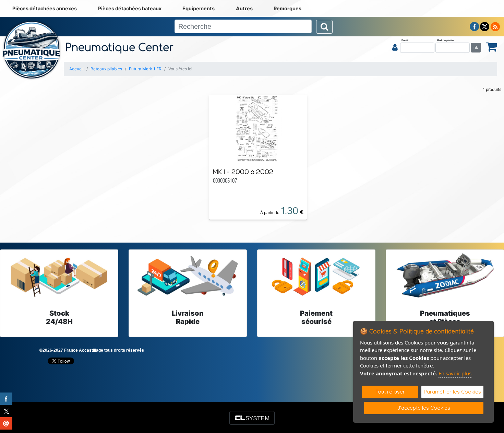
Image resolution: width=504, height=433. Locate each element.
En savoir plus (455, 373)
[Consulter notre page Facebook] (474, 26)
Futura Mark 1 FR (145, 68)
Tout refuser (390, 391)
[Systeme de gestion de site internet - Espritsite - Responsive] (252, 418)
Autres (244, 8)
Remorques (287, 8)
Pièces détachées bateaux (129, 8)
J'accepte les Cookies (423, 408)
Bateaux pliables (106, 68)
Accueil (76, 68)
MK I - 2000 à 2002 (243, 172)
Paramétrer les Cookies (452, 391)
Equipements (198, 8)
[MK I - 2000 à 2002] (258, 128)
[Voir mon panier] (491, 46)
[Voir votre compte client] (395, 47)
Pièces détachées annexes (44, 8)
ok (475, 47)
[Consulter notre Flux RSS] (495, 26)
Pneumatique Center (119, 48)
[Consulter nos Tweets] (484, 26)
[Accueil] (32, 49)
